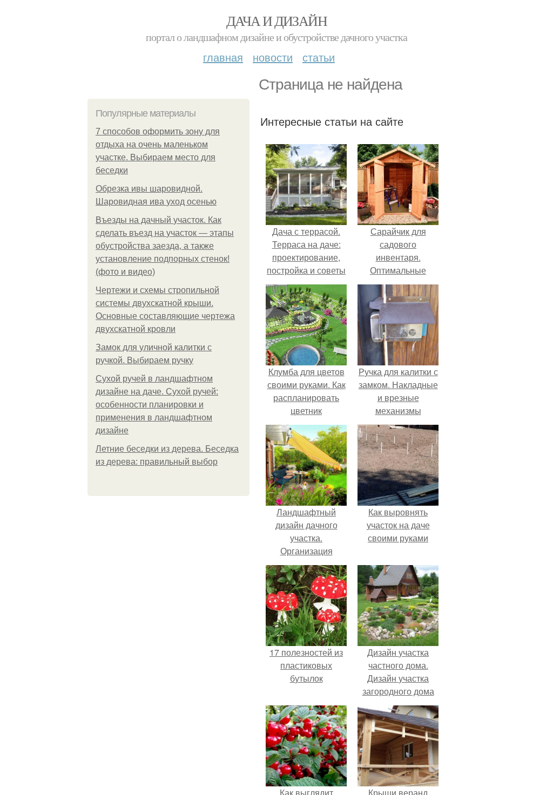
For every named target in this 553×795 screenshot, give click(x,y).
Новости (273, 57)
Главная (223, 57)
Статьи (318, 57)
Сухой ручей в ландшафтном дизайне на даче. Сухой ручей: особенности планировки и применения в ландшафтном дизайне (157, 404)
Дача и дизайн (276, 20)
